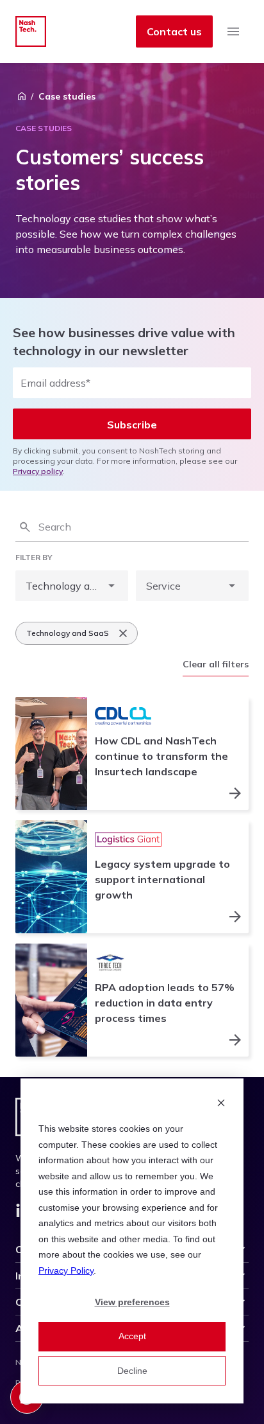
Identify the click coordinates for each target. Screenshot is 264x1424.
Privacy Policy (66, 1270)
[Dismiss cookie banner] (221, 1104)
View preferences (132, 1302)
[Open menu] (233, 31)
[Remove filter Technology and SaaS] (123, 633)
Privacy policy (38, 471)
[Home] (21, 96)
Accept (132, 1336)
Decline (132, 1371)
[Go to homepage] (30, 31)
